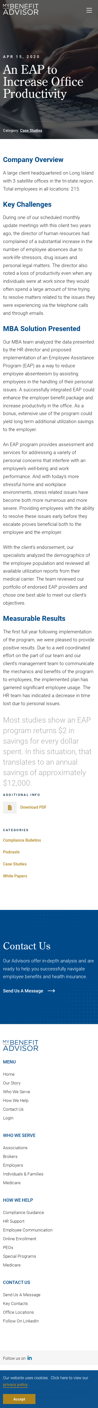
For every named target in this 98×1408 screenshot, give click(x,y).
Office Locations (18, 1312)
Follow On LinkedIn (21, 1321)
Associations (15, 1147)
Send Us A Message (21, 1294)
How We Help (15, 1100)
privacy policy (15, 1384)
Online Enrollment (19, 1238)
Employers (13, 1165)
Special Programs (19, 1256)
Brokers (10, 1156)
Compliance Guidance (23, 1212)
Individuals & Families (23, 1174)
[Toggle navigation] (89, 11)
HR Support (13, 1221)
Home (9, 1074)
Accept (19, 1398)
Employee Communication (28, 1230)
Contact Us (13, 1109)
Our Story (12, 1083)
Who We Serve (16, 1091)
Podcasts (11, 851)
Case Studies (31, 130)
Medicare (12, 1182)
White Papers (15, 875)
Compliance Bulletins (22, 840)
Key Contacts (15, 1303)
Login (8, 1118)
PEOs (8, 1247)
